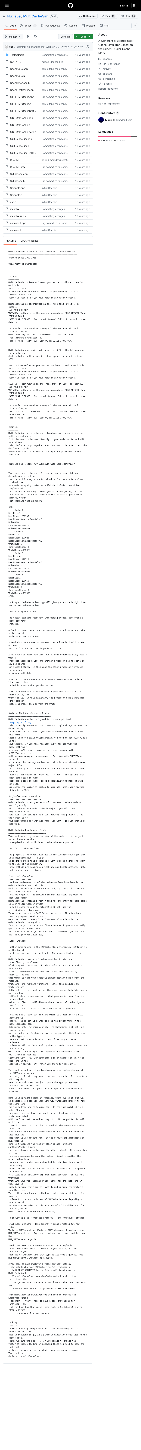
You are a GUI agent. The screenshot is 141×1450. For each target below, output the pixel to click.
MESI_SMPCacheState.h (23, 110)
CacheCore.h (17, 75)
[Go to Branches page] (28, 36)
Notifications (89, 16)
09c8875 (65, 46)
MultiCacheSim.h (19, 145)
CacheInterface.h (20, 82)
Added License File (52, 61)
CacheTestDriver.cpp (22, 89)
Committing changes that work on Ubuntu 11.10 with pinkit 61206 (53, 46)
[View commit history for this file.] (88, 46)
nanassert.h (16, 230)
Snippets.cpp (17, 188)
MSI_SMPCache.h (20, 124)
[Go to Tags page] (35, 36)
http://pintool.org (20, 722)
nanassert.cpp (18, 223)
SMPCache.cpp (19, 173)
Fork (109, 16)
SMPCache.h (17, 180)
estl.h (13, 202)
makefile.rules (18, 216)
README (15, 159)
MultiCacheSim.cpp (21, 138)
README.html (17, 166)
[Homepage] (70, 5)
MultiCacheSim (35, 16)
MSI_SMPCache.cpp (21, 117)
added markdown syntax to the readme (64, 159)
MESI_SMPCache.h (20, 103)
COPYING (15, 61)
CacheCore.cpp (19, 68)
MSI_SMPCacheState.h (23, 131)
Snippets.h (16, 195)
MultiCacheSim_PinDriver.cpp (26, 152)
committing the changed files (58, 68)
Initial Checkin (49, 188)
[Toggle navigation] (6, 5)
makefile (15, 209)
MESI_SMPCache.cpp (22, 96)
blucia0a (14, 16)
